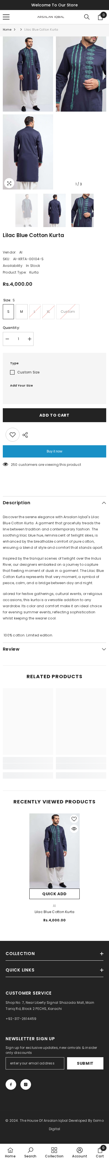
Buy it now (54, 451)
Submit (85, 1063)
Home (7, 30)
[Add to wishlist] (13, 435)
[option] (27, 113)
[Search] (87, 17)
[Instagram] (25, 1084)
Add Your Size (21, 385)
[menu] (6, 17)
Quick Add (54, 894)
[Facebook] (11, 1084)
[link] (28, 766)
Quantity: (11, 327)
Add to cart (54, 415)
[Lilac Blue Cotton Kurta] (54, 851)
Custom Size (28, 372)
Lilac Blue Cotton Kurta (55, 911)
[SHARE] (24, 435)
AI (20, 252)
